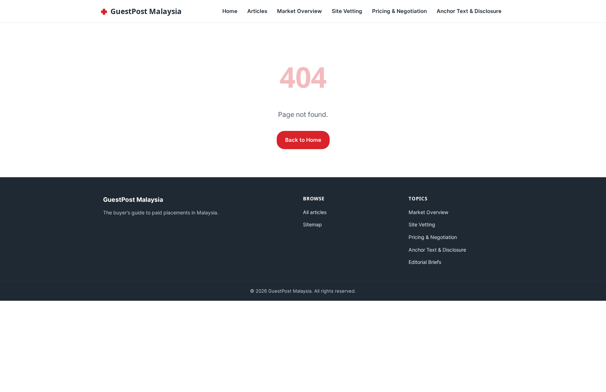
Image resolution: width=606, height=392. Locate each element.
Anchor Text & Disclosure (469, 11)
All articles (314, 212)
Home (229, 11)
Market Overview (299, 11)
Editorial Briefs (425, 262)
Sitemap (312, 224)
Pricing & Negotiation (399, 11)
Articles (257, 11)
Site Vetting (347, 11)
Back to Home (303, 140)
